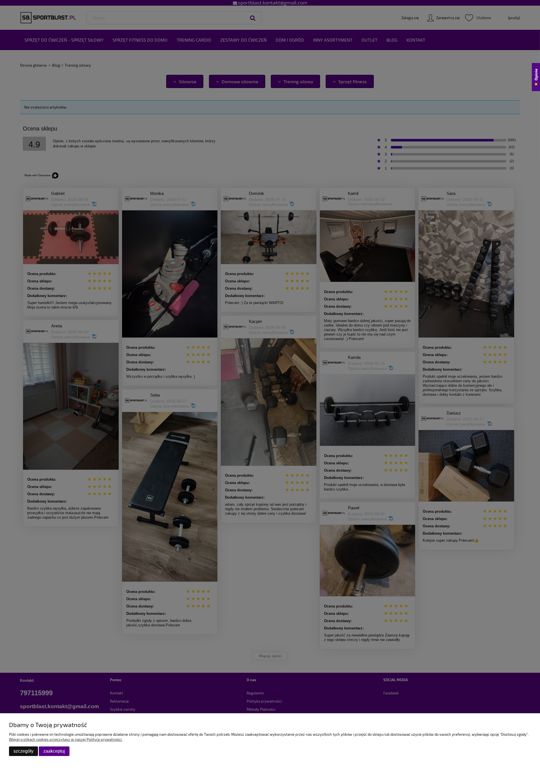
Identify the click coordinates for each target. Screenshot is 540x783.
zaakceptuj (54, 751)
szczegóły (23, 751)
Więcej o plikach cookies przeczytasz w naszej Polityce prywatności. (65, 739)
